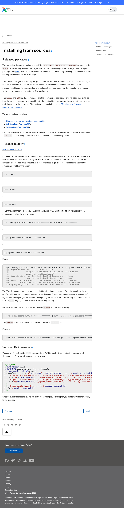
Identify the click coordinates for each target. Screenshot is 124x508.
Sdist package (12, 124)
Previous (8, 411)
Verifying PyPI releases (105, 54)
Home (5, 42)
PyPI (17, 71)
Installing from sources (18, 42)
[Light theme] (111, 9)
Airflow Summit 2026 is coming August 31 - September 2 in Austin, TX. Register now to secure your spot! (62, 2)
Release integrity (102, 50)
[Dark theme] (114, 9)
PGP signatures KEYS (12, 149)
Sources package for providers (19, 121)
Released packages (104, 46)
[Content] (4, 35)
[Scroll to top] (6, 431)
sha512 (41, 121)
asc (35, 121)
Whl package (12, 127)
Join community (13, 450)
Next (88, 411)
